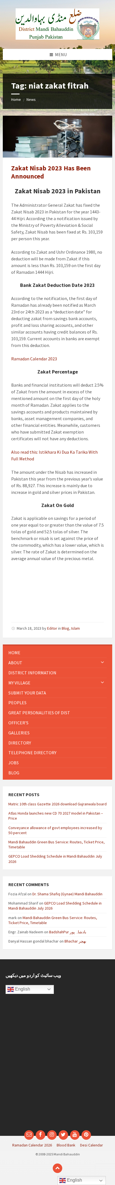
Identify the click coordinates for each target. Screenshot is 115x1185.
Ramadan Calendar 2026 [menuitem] (32, 1145)
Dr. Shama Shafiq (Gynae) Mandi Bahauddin (67, 893)
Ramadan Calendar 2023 (34, 358)
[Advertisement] (57, 1064)
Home (16, 99)
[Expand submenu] (102, 662)
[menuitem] (57, 653)
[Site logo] (57, 38)
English (22, 989)
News (31, 99)
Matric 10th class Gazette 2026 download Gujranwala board (57, 803)
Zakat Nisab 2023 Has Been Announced (51, 172)
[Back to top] (57, 1168)
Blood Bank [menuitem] (66, 1145)
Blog (65, 628)
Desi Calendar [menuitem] (91, 1145)
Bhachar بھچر (75, 941)
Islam (75, 628)
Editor (52, 628)
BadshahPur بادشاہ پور (67, 931)
